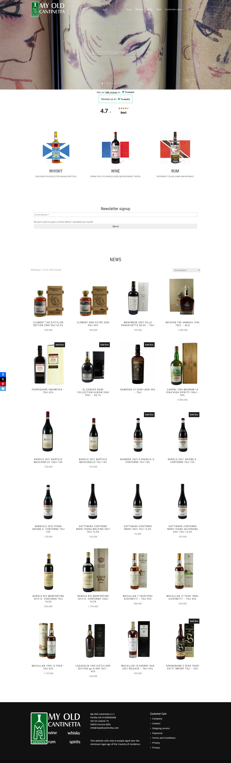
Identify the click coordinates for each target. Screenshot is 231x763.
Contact (156, 723)
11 (128, 83)
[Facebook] (3, 374)
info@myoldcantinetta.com (104, 727)
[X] (3, 379)
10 (126, 83)
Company (157, 718)
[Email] (3, 388)
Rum (159, 9)
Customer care (173, 9)
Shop (129, 9)
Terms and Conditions (164, 737)
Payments (157, 733)
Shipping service (161, 728)
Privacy (156, 742)
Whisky (139, 9)
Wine (150, 9)
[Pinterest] (3, 384)
